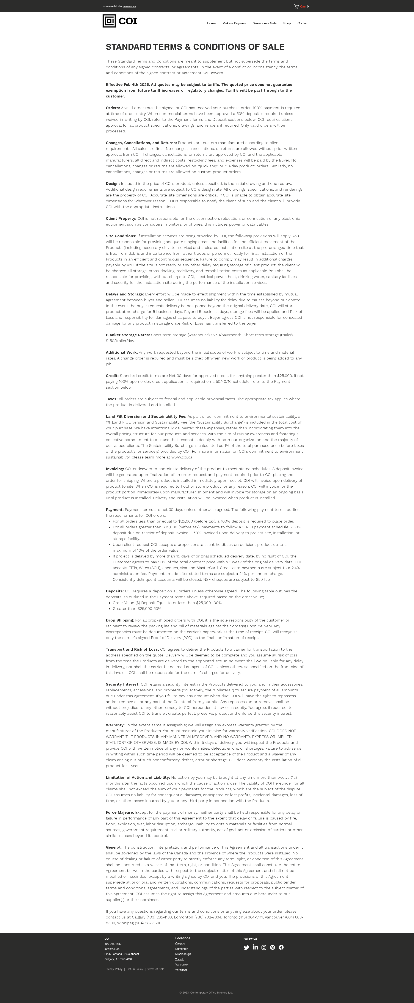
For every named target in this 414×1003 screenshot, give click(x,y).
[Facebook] (281, 947)
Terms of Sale (155, 969)
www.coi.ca (129, 6)
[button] (303, 6)
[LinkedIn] (255, 947)
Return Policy (135, 969)
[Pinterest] (272, 947)
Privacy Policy (113, 969)
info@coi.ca (112, 949)
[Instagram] (264, 947)
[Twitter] (246, 947)
